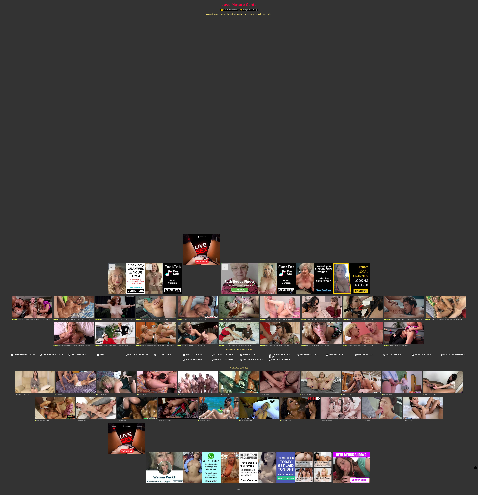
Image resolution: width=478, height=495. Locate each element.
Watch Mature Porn (230, 10)
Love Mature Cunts (239, 4)
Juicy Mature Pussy (250, 10)
